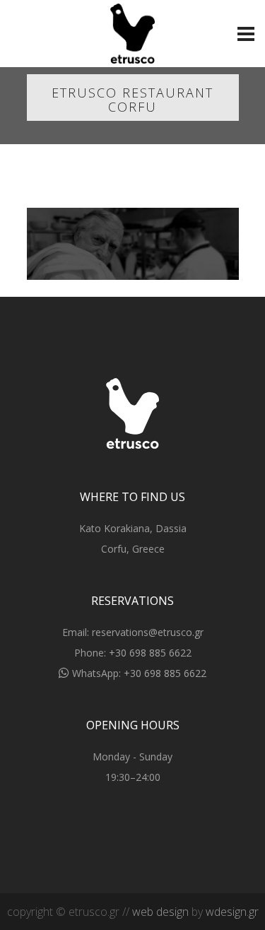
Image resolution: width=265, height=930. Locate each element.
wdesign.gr (232, 911)
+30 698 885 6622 (150, 652)
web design (160, 911)
